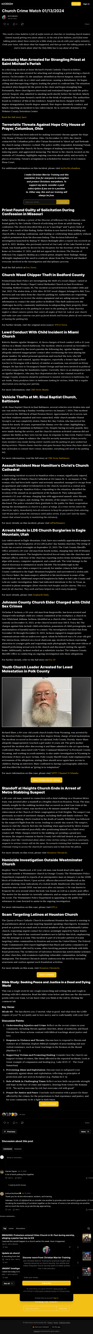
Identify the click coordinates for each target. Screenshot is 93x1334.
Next (83, 1131)
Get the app (56, 1327)
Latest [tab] (11, 1228)
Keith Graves (13, 16)
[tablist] (12, 1148)
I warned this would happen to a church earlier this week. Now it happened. (33, 1241)
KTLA (54, 907)
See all (7, 1283)
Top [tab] (4, 1228)
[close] (70, 1247)
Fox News (31, 267)
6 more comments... (8, 1216)
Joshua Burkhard (12, 1193)
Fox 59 (51, 659)
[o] (87, 1238)
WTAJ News (61, 324)
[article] (46, 1241)
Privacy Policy (65, 1291)
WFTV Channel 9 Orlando (64, 773)
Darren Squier (11, 1171)
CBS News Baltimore (58, 458)
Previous (11, 1131)
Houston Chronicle (57, 852)
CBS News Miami (39, 389)
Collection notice (64, 1323)
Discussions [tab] (20, 1228)
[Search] (88, 1228)
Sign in (86, 4)
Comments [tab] (7, 1149)
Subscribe (76, 4)
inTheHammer (57, 523)
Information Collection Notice (45, 1291)
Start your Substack (42, 1327)
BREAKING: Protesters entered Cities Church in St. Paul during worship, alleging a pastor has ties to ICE (38, 1236)
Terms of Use (58, 1289)
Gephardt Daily (41, 594)
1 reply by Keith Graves (17, 1185)
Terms (56, 1323)
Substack (37, 1331)
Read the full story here (14, 117)
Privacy (50, 1323)
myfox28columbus (70, 168)
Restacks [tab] (17, 1149)
